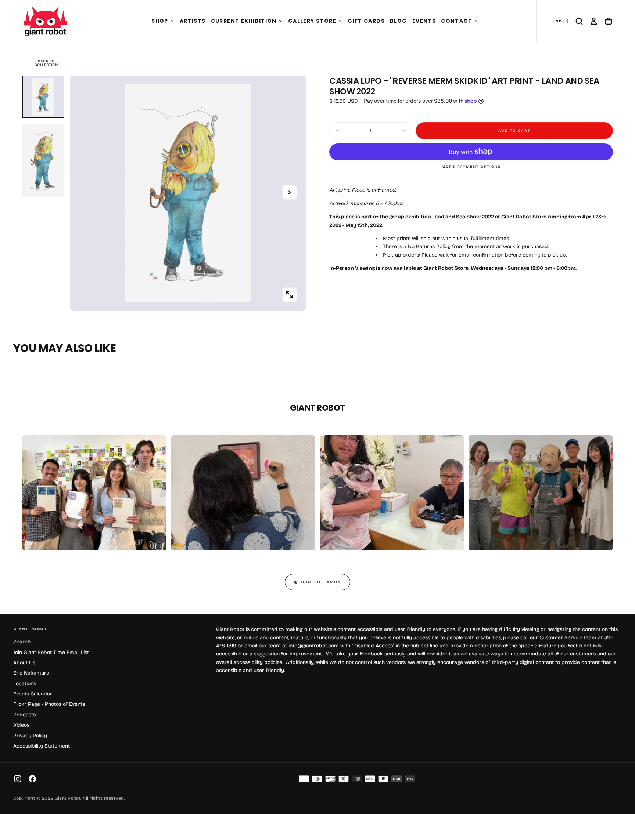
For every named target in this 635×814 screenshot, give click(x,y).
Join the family (321, 582)
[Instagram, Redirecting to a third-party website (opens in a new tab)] (17, 778)
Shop (159, 21)
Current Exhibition (244, 21)
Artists (193, 21)
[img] (304, 778)
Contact (456, 21)
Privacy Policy (30, 736)
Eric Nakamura (31, 673)
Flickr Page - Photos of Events (49, 704)
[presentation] (289, 294)
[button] (172, 21)
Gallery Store (312, 21)
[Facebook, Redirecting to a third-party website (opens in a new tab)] (32, 778)
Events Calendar (32, 694)
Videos (21, 725)
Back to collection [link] (46, 63)
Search (22, 642)
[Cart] (608, 21)
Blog (398, 21)
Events (424, 21)
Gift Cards (366, 21)
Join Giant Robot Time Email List (51, 652)
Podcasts (24, 715)
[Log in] (593, 21)
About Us (24, 662)
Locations (24, 683)
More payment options (471, 166)
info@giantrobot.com (313, 646)
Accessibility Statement (41, 746)
